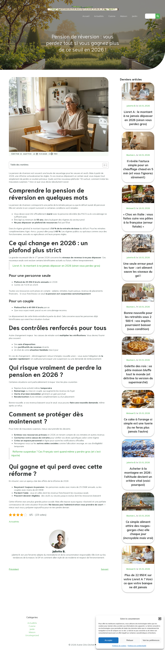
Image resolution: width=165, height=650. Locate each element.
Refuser (129, 640)
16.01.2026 (144, 105)
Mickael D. (131, 208)
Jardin (134, 16)
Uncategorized (32, 635)
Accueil (85, 16)
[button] (160, 618)
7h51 (55, 154)
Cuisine (111, 16)
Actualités (99, 16)
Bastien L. (131, 155)
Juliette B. (27, 154)
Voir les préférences (151, 640)
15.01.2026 (144, 360)
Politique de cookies (119, 646)
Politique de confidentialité (137, 646)
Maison (123, 16)
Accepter (108, 640)
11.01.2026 (43, 154)
